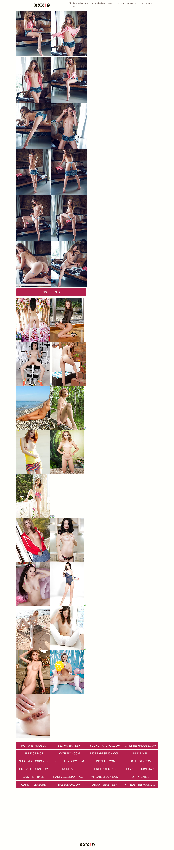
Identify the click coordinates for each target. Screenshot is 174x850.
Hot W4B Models (33, 745)
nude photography (33, 761)
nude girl (140, 753)
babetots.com (140, 761)
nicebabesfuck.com (105, 753)
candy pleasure (33, 784)
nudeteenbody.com (69, 761)
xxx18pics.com (69, 753)
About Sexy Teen (104, 784)
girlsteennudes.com (140, 745)
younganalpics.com (105, 745)
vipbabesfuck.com (105, 776)
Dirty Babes (140, 776)
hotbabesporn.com (33, 769)
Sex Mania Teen (69, 745)
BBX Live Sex (51, 292)
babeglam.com (69, 784)
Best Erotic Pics (105, 769)
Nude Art (69, 769)
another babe (33, 776)
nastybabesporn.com (69, 776)
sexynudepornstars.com (141, 769)
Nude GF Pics (33, 753)
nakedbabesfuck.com (141, 784)
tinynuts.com (104, 761)
